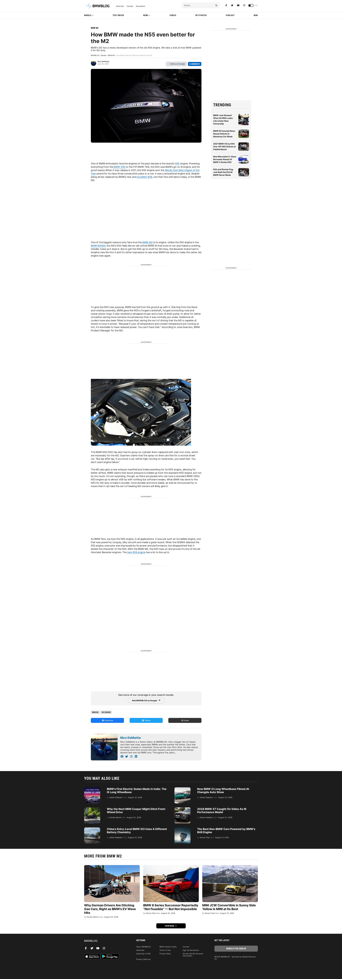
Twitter (147, 720)
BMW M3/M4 (98, 245)
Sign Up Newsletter (191, 950)
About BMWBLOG (143, 947)
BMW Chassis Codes (168, 947)
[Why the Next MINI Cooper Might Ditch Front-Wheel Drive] (92, 808)
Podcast (230, 15)
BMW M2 (94, 28)
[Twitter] (232, 5)
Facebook (108, 720)
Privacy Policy (165, 954)
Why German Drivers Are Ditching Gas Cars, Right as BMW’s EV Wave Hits (110, 909)
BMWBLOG (95, 55)
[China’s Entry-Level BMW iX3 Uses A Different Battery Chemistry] (92, 828)
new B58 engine (136, 552)
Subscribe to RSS (143, 954)
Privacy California (143, 959)
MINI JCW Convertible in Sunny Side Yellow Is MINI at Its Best (229, 907)
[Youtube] (238, 5)
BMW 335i (119, 166)
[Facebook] (226, 5)
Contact (130, 6)
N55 (177, 163)
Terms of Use (165, 950)
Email (186, 720)
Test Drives (118, 15)
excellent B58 (144, 176)
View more (170, 926)
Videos (173, 15)
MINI (256, 15)
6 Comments (194, 64)
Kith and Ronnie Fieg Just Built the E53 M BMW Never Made (223, 172)
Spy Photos (201, 15)
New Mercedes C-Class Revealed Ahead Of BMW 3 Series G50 (224, 159)
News (145, 15)
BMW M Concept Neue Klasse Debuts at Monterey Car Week (224, 134)
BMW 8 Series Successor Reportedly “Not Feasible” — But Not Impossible (170, 907)
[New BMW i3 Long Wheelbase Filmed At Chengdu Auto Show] (182, 788)
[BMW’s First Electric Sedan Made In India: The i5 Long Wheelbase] (92, 788)
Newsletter (140, 6)
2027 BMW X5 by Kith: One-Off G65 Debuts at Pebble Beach (224, 146)
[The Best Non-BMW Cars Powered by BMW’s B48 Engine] (182, 828)
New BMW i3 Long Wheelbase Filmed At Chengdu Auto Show (223, 790)
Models (87, 15)
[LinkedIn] (136, 756)
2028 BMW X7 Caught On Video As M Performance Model (221, 810)
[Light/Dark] (251, 5)
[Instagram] (244, 5)
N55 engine (106, 712)
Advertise (120, 6)
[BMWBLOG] (106, 941)
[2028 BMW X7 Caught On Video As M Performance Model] (182, 808)
